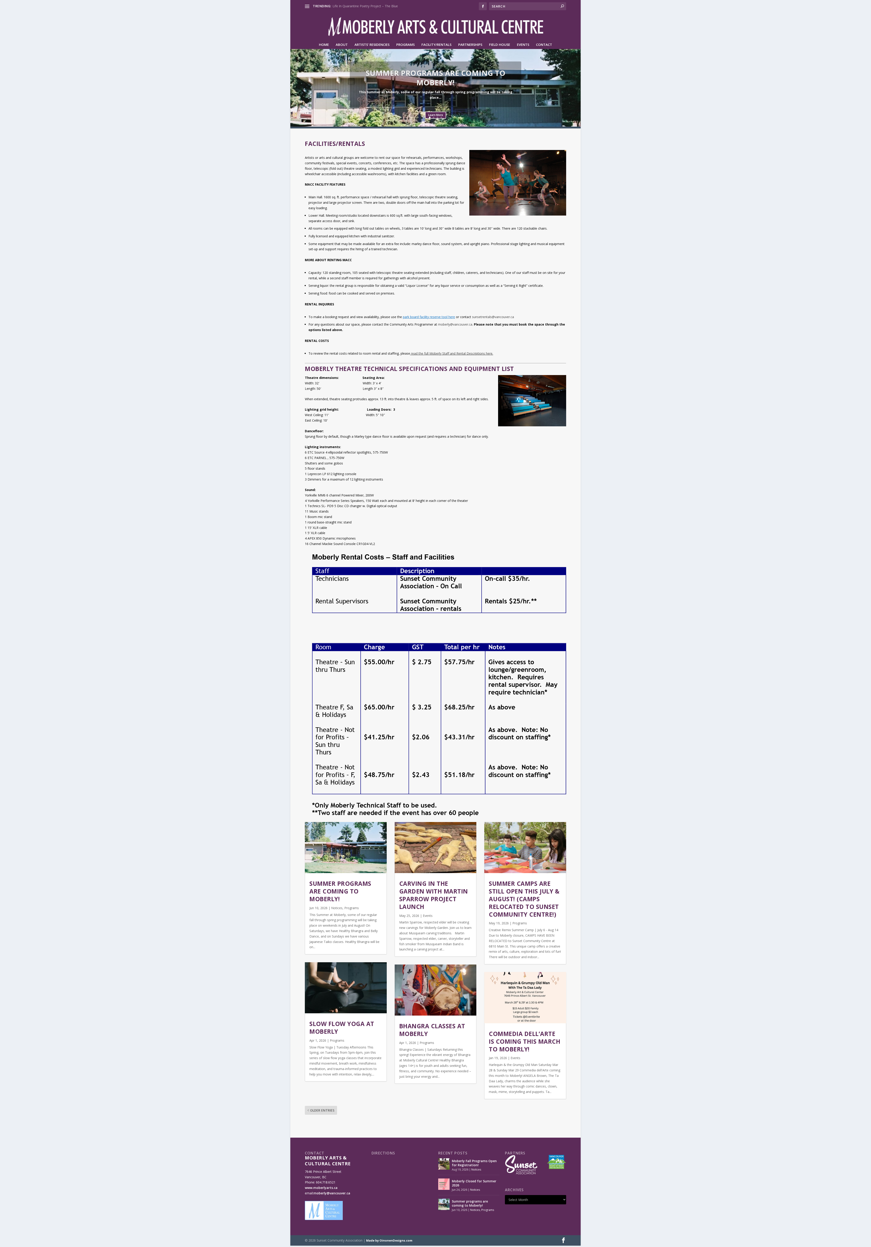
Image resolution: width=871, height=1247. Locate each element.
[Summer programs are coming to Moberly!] (444, 1204)
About (342, 45)
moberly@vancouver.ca (455, 324)
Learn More (435, 115)
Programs (405, 45)
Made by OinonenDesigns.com (389, 1240)
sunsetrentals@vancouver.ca (493, 317)
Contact (544, 45)
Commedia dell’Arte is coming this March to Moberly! (524, 1041)
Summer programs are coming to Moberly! (436, 77)
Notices (337, 908)
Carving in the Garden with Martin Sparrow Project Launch (433, 895)
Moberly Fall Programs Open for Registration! (474, 1163)
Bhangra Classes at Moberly (432, 1030)
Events (523, 45)
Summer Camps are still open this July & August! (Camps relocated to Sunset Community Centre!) (524, 898)
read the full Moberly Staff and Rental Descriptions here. (452, 353)
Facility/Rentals (436, 45)
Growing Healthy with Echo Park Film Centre (365, 6)
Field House (499, 45)
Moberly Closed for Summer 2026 (474, 1183)
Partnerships (470, 45)
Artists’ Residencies (372, 45)
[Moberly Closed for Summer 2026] (444, 1184)
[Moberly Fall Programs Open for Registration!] (444, 1164)
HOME (324, 45)
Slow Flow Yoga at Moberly (341, 1028)
